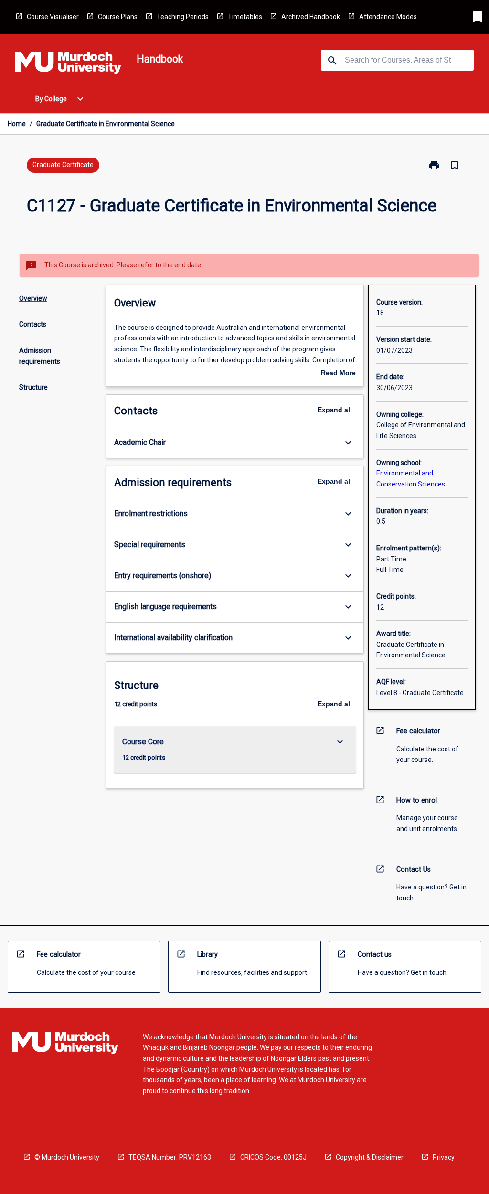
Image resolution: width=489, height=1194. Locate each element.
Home (17, 123)
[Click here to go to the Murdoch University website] (68, 64)
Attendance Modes (388, 17)
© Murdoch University (66, 1157)
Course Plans (118, 17)
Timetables (245, 17)
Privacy (444, 1157)
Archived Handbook (310, 17)
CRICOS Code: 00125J (273, 1157)
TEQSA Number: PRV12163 (169, 1157)
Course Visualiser (53, 17)
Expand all (335, 409)
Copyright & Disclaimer (370, 1157)
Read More (338, 374)
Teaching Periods (183, 17)
